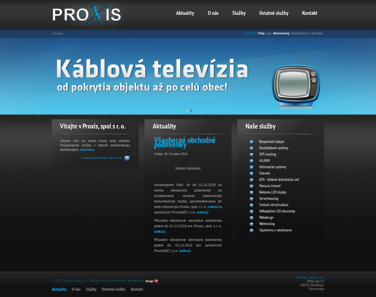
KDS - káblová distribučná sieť (279, 180)
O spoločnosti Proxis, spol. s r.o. (102, 157)
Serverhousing (268, 199)
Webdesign (266, 218)
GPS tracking (267, 154)
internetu (87, 150)
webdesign (135, 281)
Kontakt (309, 13)
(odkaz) (213, 207)
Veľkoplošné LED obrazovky (277, 211)
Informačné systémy (272, 167)
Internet (264, 173)
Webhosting (267, 224)
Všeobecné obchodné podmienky (185, 143)
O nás (213, 13)
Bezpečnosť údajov (271, 142)
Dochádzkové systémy (273, 148)
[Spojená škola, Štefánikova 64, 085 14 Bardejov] (94, 26)
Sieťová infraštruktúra (273, 205)
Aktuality (185, 13)
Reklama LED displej (272, 192)
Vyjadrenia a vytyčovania (275, 230)
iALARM (264, 161)
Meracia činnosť (269, 186)
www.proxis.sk (75, 281)
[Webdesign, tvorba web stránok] (151, 281)
